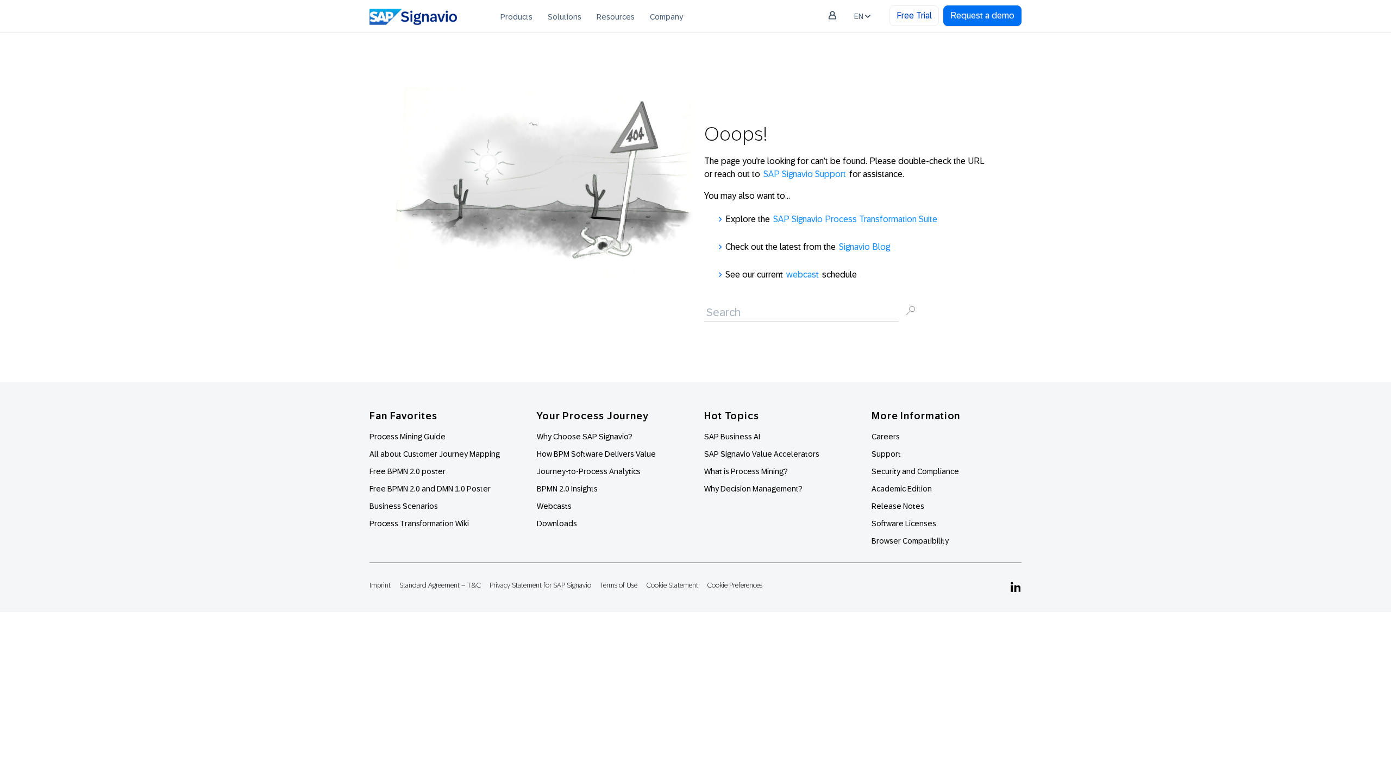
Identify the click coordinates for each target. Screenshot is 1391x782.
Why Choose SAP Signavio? (584, 436)
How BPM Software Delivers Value (596, 454)
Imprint (380, 585)
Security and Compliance (915, 471)
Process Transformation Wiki (419, 523)
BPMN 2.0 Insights (567, 488)
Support (886, 454)
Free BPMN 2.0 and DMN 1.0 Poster (430, 488)
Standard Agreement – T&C (440, 585)
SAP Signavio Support (804, 174)
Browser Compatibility (910, 541)
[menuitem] (516, 16)
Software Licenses (904, 523)
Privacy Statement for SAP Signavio (540, 585)
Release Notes (898, 506)
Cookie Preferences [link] (734, 585)
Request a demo (982, 15)
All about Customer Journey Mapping (434, 454)
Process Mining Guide (407, 436)
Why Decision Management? (753, 488)
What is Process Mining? (746, 471)
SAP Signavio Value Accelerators (761, 454)
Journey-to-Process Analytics (589, 471)
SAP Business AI (732, 436)
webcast (802, 274)
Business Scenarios (403, 506)
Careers (886, 436)
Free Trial (914, 15)
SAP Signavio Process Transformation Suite (855, 219)
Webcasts (554, 506)
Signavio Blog (864, 246)
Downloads (557, 523)
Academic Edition (902, 488)
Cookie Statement (672, 585)
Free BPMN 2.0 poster (407, 471)
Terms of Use (618, 585)
